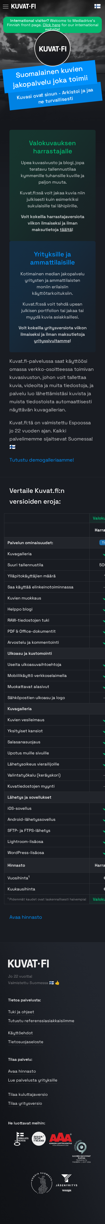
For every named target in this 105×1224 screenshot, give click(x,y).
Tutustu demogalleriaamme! (41, 460)
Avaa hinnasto (25, 917)
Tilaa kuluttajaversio (28, 1094)
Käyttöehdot (20, 1032)
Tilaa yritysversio (25, 1103)
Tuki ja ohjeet (21, 1011)
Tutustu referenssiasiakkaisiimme (41, 1020)
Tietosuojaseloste (25, 1041)
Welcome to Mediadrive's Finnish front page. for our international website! (52, 25)
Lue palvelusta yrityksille (32, 1080)
